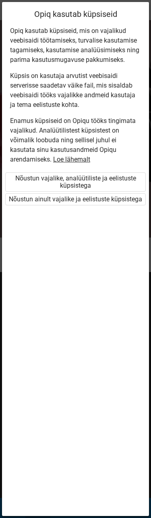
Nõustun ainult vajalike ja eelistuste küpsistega (75, 199)
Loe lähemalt (71, 159)
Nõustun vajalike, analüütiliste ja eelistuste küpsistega (75, 181)
